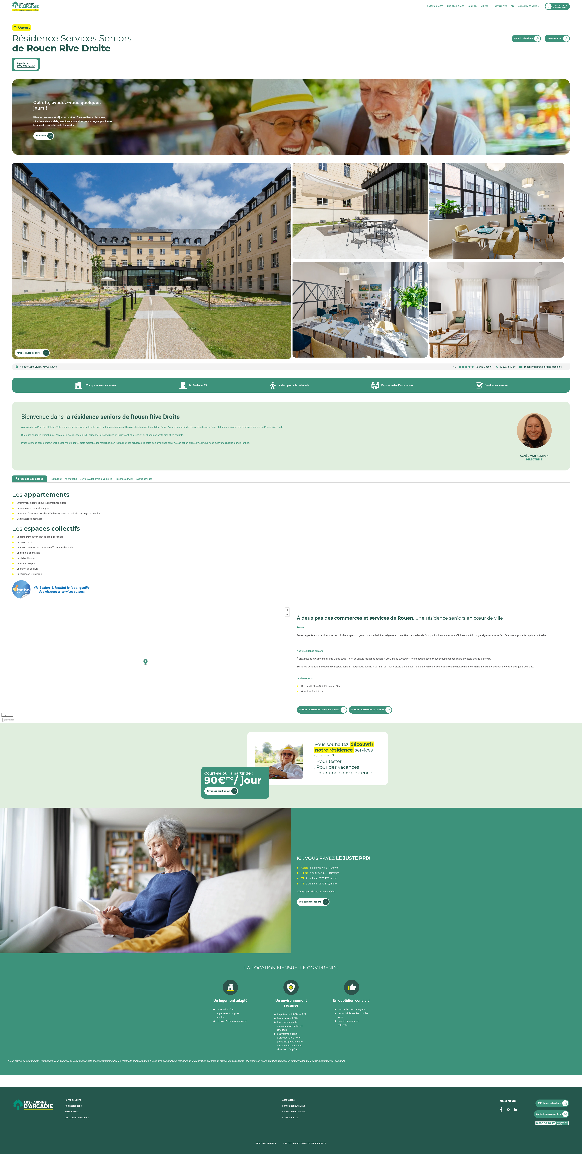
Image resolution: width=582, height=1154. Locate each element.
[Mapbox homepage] (7, 720)
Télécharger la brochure (549, 1103)
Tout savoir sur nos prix (310, 902)
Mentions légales (266, 1143)
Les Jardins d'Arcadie (77, 1118)
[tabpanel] (291, 541)
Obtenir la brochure (523, 38)
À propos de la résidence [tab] (29, 478)
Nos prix (472, 6)
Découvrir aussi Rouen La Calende (367, 709)
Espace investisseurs (294, 1112)
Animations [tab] (71, 478)
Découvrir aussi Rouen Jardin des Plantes (319, 709)
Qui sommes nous (527, 6)
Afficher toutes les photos (29, 353)
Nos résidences (455, 6)
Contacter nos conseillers (548, 1114)
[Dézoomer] (287, 614)
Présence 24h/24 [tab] (124, 478)
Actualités (501, 6)
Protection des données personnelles (304, 1143)
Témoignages (72, 1112)
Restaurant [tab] (56, 478)
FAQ (513, 6)
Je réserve (41, 135)
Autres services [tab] (144, 478)
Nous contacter (554, 38)
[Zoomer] (287, 610)
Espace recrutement (293, 1106)
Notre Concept (435, 6)
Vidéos (484, 6)
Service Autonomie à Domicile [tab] (96, 478)
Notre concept (73, 1100)
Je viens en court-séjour (218, 791)
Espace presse (290, 1118)
